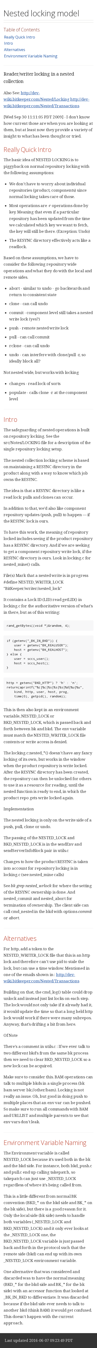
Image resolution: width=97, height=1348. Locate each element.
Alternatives (14, 49)
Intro (8, 43)
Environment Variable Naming (30, 56)
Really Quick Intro (19, 37)
